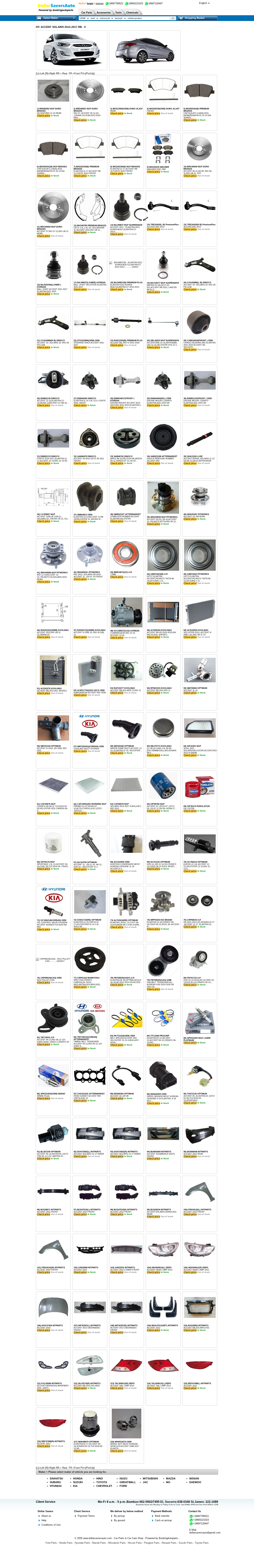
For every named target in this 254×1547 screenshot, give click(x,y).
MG (168, 1482)
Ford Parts (51, 1542)
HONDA (78, 1478)
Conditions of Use (51, 1524)
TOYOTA (101, 1482)
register (100, 3)
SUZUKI (78, 1482)
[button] (173, 18)
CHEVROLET (104, 1485)
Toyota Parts (202, 1542)
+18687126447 (201, 1523)
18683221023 (136, 3)
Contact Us (194, 1511)
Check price (43, 115)
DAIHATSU (56, 1478)
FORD (123, 1485)
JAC (145, 1482)
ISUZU (123, 1478)
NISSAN (194, 1478)
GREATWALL (128, 1482)
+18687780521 (201, 1516)
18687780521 (116, 3)
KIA (75, 1485)
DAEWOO (195, 1482)
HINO (99, 1478)
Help (43, 1520)
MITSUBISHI (150, 1478)
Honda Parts (66, 1542)
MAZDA (171, 1478)
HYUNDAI (56, 1485)
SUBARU (55, 1482)
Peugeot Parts (152, 1542)
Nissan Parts (135, 1542)
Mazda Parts (99, 1542)
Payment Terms (86, 1515)
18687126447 (155, 3)
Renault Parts (169, 1542)
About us (46, 1515)
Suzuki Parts (186, 1542)
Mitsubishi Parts (117, 1542)
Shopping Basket (194, 18)
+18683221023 (201, 1519)
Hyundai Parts (82, 1542)
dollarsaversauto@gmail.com (205, 1532)
